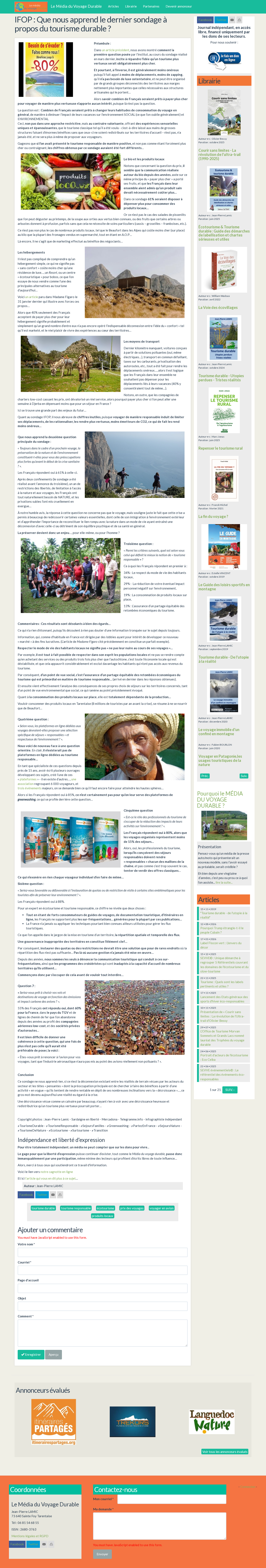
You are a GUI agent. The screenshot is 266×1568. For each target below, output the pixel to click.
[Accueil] (33, 7)
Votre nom (26, 1244)
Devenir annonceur (179, 6)
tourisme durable (43, 1208)
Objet (22, 1298)
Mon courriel (103, 1499)
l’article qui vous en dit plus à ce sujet (50, 1178)
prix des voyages (132, 1208)
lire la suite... (224, 882)
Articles (113, 6)
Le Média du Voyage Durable (76, 6)
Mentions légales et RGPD (29, 1536)
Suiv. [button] (244, 776)
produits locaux (102, 1216)
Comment (26, 1316)
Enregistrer (32, 1354)
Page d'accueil (28, 1280)
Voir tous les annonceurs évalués (225, 1451)
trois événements (30, 788)
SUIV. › (229, 1090)
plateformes (28, 779)
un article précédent (115, 50)
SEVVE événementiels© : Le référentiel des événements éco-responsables (222, 1074)
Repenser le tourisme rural (220, 448)
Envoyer (102, 1554)
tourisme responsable (76, 1208)
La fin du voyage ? (213, 516)
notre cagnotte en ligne (57, 1172)
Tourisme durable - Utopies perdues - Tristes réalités (221, 377)
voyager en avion (162, 1208)
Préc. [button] (204, 776)
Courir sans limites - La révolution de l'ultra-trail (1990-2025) (219, 154)
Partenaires (151, 6)
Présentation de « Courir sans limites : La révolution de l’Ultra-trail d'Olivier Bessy (222, 1016)
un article (31, 297)
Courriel (24, 1262)
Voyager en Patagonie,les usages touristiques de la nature (220, 760)
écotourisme (105, 1208)
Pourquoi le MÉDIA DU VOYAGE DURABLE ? (220, 799)
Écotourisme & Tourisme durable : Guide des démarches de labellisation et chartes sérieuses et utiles (224, 233)
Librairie (131, 6)
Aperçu (53, 1354)
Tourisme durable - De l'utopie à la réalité (223, 659)
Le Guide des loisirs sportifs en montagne (224, 586)
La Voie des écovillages (218, 307)
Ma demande (103, 1509)
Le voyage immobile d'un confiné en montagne (218, 731)
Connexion (247, 1486)
